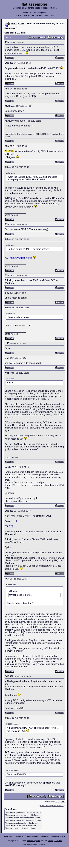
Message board (58, 836)
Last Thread (45, 806)
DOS (21, 23)
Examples (45, 836)
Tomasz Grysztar (33, 841)
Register (42, 13)
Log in (52, 15)
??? (11, 526)
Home (25, 13)
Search (33, 13)
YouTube (58, 841)
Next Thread (58, 806)
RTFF (15, 521)
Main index (9, 836)
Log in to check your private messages (31, 15)
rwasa (43, 844)
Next (23, 33)
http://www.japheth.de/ (21, 257)
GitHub (50, 841)
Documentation (32, 836)
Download (20, 836)
